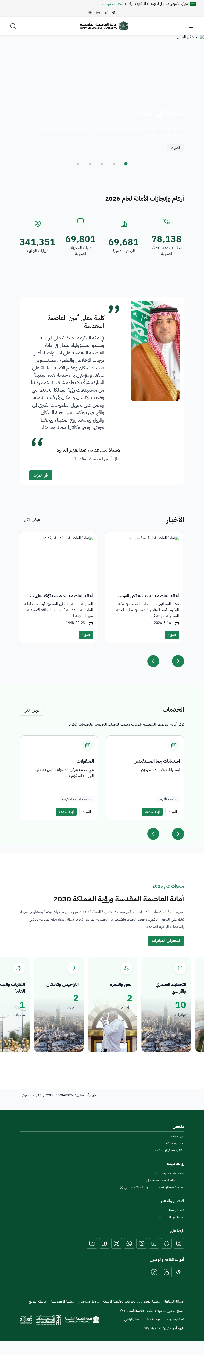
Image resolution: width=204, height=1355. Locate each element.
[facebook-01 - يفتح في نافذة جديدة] (92, 1243)
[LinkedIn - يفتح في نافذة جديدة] (154, 1243)
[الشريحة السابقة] (153, 834)
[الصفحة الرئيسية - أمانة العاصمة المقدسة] (104, 25)
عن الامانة (177, 1136)
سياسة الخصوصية (62, 1301)
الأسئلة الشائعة (174, 1301)
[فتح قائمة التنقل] (191, 26)
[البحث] (13, 26)
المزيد (175, 148)
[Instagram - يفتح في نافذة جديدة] (179, 1243)
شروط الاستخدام (88, 1301)
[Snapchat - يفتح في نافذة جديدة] (166, 1243)
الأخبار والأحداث (174, 1143)
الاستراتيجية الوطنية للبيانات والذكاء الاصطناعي (154, 1187)
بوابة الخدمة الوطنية (171, 1173)
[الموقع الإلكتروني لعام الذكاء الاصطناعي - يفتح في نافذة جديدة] (48, 1320)
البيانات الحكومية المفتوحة (167, 1180)
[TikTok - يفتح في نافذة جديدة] (104, 1243)
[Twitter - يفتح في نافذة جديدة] (116, 1243)
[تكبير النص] (166, 1272)
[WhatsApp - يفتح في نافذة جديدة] (129, 1243)
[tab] (125, 163)
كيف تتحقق (114, 3)
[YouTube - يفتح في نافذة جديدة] (141, 1243)
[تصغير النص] (154, 1272)
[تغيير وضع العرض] (179, 1272)
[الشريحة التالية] (178, 834)
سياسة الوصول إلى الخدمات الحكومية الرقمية (131, 1301)
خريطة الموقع (38, 1301)
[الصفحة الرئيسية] (82, 1319)
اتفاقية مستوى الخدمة (169, 1150)
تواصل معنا (176, 1210)
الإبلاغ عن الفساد (173, 1217)
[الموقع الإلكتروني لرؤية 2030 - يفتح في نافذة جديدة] (26, 1320)
